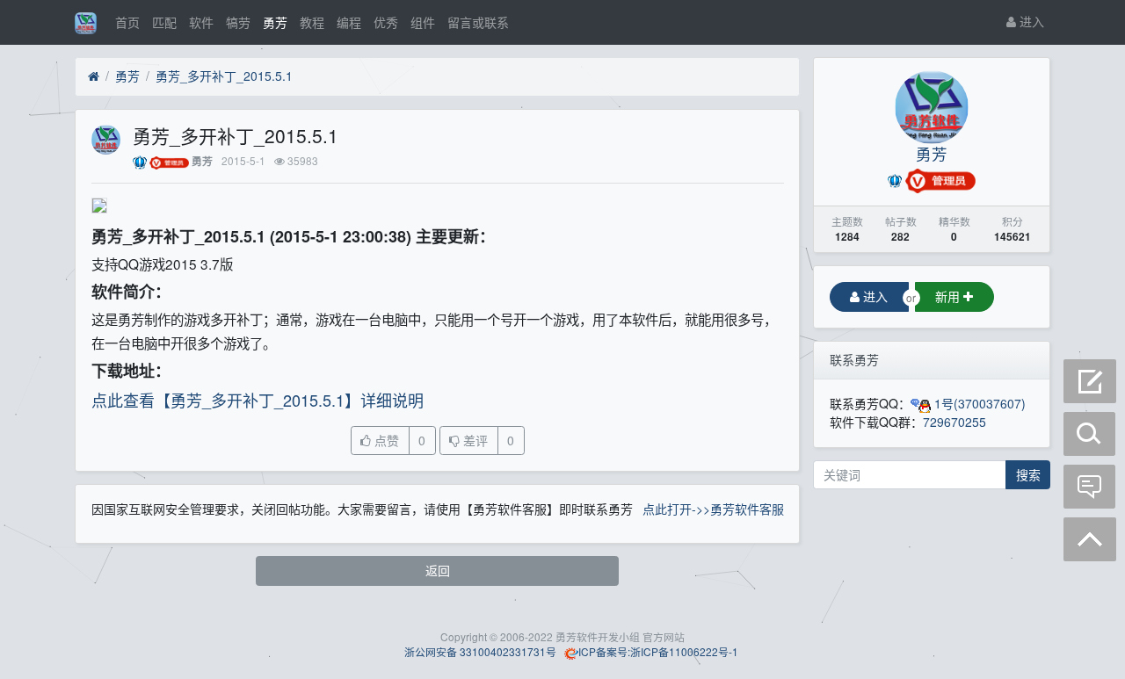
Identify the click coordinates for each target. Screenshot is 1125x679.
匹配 (164, 22)
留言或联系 (478, 22)
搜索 (1028, 474)
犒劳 (238, 22)
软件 (201, 22)
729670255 (954, 421)
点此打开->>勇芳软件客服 (713, 508)
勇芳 (275, 22)
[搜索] (1089, 434)
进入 (1030, 21)
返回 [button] (437, 570)
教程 (312, 22)
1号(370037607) (978, 403)
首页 (127, 22)
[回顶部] (1089, 539)
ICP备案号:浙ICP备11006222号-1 (658, 651)
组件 (422, 22)
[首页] (93, 76)
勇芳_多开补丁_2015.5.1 (224, 75)
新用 (949, 296)
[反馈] (1089, 487)
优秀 (386, 22)
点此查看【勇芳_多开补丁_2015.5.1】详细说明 (257, 399)
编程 (349, 22)
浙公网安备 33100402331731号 (479, 651)
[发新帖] (1089, 381)
